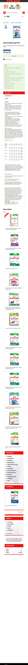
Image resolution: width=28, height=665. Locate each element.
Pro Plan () (9, 522)
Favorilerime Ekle (8, 59)
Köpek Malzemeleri (10, 462)
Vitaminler (9, 466)
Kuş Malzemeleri (10, 468)
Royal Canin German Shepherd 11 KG (13, 328)
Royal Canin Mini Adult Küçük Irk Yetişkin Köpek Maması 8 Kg (14, 368)
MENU (8, 16)
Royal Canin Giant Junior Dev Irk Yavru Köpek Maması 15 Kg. (13, 408)
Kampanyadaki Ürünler (11, 472)
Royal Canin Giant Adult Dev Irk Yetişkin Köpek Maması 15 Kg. (13, 249)
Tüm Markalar (9, 533)
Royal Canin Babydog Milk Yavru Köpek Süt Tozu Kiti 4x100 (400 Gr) (13, 229)
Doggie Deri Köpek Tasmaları (12, 464)
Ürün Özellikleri (8, 93)
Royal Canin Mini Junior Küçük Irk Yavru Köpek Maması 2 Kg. (13, 388)
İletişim (8, 480)
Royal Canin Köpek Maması (16, 22)
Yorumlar (6, 98)
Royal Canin (14, 56)
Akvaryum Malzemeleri (11, 470)
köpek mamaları (14, 538)
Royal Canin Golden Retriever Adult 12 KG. (13, 447)
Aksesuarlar (9, 474)
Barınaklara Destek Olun (11, 476)
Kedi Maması (9, 456)
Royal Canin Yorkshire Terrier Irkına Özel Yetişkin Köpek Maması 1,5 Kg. (14, 428)
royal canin (8, 538)
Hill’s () (9, 526)
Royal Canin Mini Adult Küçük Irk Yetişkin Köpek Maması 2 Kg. (14, 348)
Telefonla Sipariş (8, 95)
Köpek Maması (6, 22)
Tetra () (8, 528)
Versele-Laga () (10, 530)
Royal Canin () (10, 524)
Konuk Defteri (9, 478)
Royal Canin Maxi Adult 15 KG (11, 505)
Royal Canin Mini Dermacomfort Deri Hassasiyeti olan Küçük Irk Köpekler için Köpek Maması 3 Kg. (13, 308)
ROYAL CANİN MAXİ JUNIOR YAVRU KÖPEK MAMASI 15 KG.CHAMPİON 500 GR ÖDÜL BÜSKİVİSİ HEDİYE (14, 540)
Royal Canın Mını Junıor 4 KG (11, 268)
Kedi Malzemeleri (10, 458)
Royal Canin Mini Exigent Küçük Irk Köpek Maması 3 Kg (14, 289)
